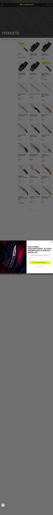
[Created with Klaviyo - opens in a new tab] (26, 274)
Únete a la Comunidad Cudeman (39, 262)
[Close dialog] (52, 242)
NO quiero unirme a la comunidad (39, 266)
